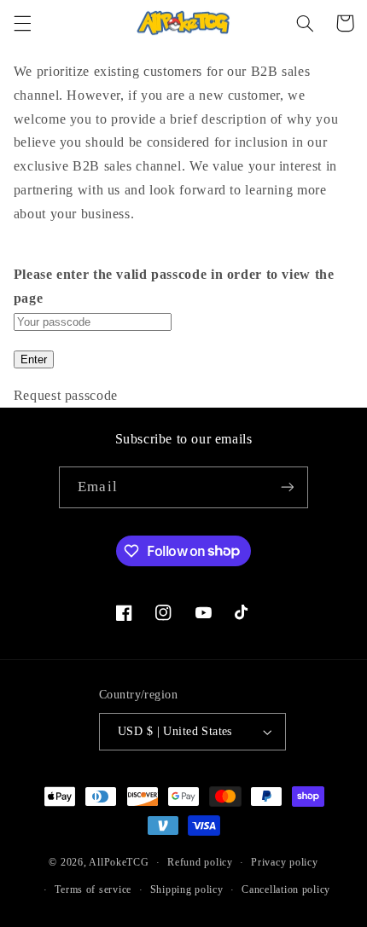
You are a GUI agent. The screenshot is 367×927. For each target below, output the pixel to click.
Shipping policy (187, 889)
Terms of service (93, 889)
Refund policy (200, 862)
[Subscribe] (286, 487)
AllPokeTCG (119, 862)
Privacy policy (284, 862)
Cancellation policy (286, 889)
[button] (22, 23)
